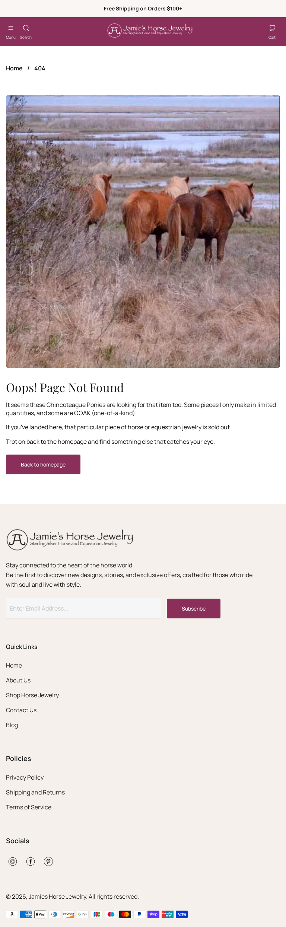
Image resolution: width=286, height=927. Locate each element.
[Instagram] (12, 861)
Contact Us (21, 710)
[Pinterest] (48, 861)
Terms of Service (28, 807)
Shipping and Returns (35, 792)
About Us (18, 680)
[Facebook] (30, 861)
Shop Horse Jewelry (32, 695)
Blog (12, 725)
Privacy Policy (25, 777)
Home (14, 68)
